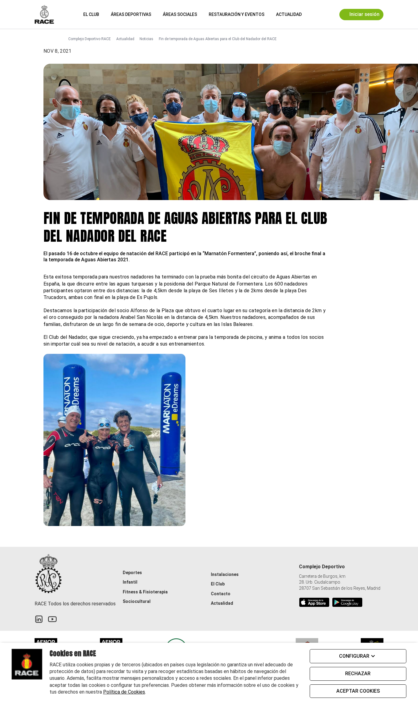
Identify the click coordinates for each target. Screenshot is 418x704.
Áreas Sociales (180, 14)
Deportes (132, 572)
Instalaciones (225, 574)
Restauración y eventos (236, 14)
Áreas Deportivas (131, 14)
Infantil (130, 582)
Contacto (220, 593)
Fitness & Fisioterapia (145, 591)
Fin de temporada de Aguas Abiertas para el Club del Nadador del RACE (218, 39)
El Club (91, 14)
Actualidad (289, 14)
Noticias (146, 39)
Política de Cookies (124, 692)
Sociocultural (137, 601)
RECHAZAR (358, 673)
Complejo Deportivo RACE (89, 39)
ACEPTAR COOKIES (358, 691)
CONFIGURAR (354, 656)
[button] (312, 14)
